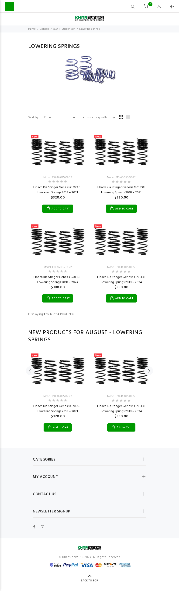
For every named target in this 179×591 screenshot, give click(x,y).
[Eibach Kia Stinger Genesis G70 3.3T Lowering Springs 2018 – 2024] (57, 241)
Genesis (44, 29)
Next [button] (148, 370)
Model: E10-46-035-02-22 (57, 177)
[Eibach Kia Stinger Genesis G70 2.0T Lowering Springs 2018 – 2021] (57, 152)
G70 (55, 29)
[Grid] (121, 117)
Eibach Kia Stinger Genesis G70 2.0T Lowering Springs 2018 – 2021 (57, 190)
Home (31, 29)
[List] (128, 117)
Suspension (68, 29)
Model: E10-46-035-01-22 (58, 267)
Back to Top (89, 580)
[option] (58, 387)
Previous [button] (30, 370)
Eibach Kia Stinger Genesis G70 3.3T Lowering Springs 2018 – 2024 (58, 279)
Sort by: (34, 117)
